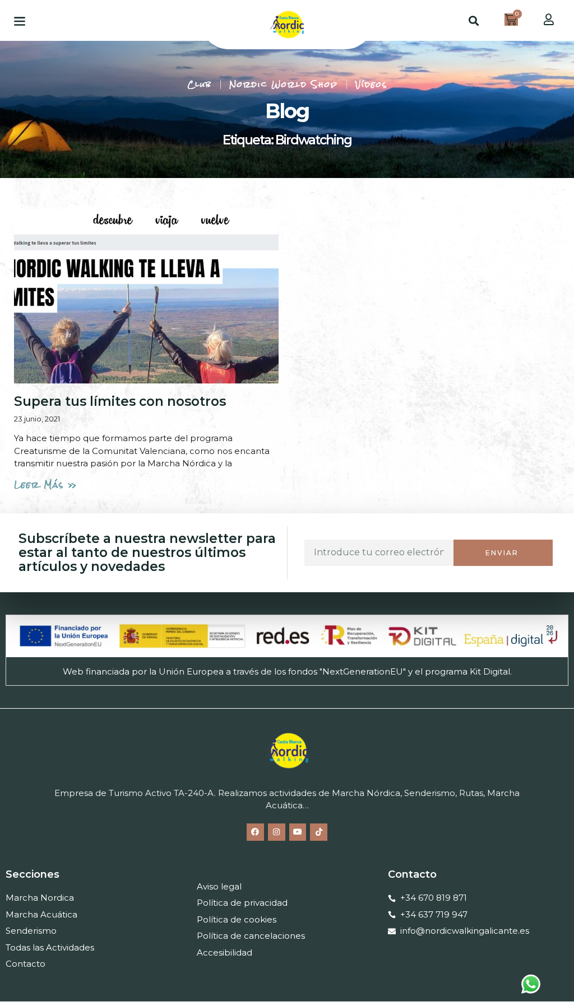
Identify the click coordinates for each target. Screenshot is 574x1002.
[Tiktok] (318, 832)
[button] (19, 20)
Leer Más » (45, 484)
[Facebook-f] (255, 832)
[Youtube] (298, 832)
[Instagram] (276, 832)
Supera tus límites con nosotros (120, 401)
